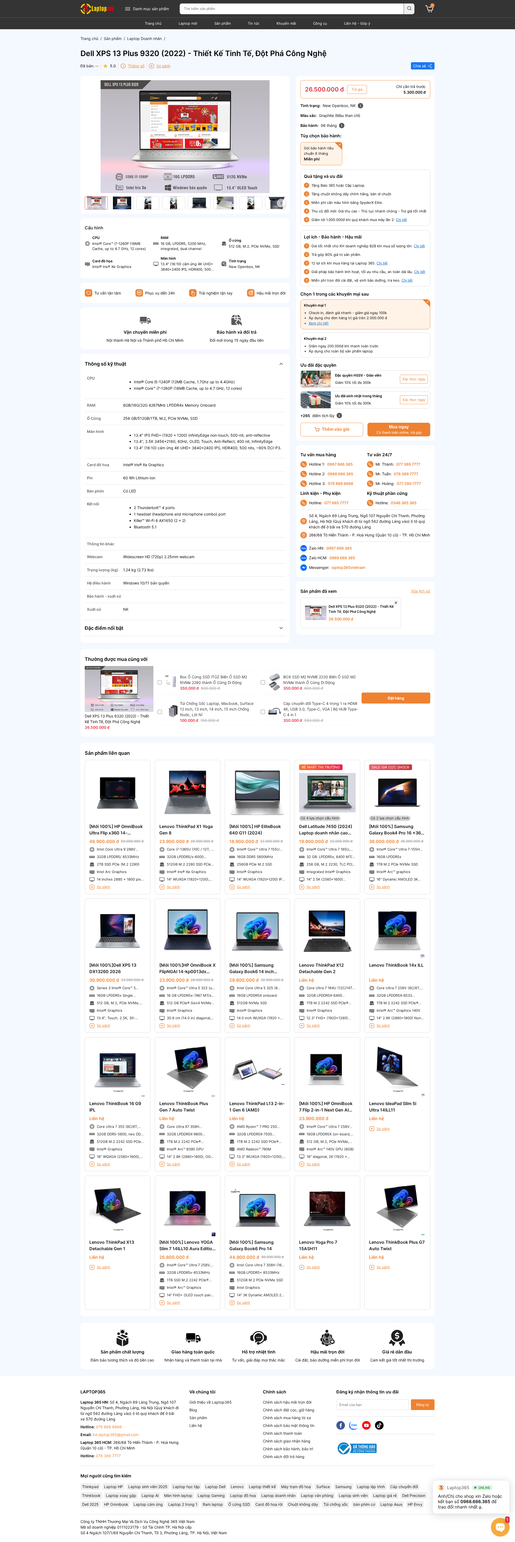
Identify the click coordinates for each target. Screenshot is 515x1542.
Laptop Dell (215, 1486)
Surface (323, 1486)
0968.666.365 (475, 1501)
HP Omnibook (116, 1504)
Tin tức (253, 23)
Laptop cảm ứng (148, 1504)
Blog (193, 1410)
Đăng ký (422, 1405)
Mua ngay (399, 430)
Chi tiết (401, 220)
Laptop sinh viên (353, 1495)
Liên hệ (195, 1425)
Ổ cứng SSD (239, 1504)
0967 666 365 (340, 464)
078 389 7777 (406, 474)
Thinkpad (90, 1486)
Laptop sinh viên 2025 (147, 1486)
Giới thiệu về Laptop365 (210, 1402)
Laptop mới (188, 23)
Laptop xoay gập (121, 1495)
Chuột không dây (303, 1504)
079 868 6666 (340, 483)
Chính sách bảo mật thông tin (288, 1425)
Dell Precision (413, 1495)
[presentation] (281, 203)
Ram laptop (213, 1504)
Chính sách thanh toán (282, 1433)
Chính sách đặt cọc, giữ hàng (288, 1410)
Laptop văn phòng (317, 1495)
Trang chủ (153, 23)
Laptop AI (150, 1495)
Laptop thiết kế (262, 1486)
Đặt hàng (396, 698)
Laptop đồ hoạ (243, 1495)
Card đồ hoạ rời (268, 1504)
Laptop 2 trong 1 (182, 1504)
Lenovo (237, 1486)
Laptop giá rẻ (385, 1495)
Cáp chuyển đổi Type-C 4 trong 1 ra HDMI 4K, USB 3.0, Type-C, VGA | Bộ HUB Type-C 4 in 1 (320, 709)
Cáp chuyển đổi (404, 1486)
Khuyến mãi (286, 23)
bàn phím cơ (364, 1504)
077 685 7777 (336, 502)
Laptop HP (113, 1486)
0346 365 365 (404, 502)
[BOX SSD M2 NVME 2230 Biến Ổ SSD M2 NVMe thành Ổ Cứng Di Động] (274, 689)
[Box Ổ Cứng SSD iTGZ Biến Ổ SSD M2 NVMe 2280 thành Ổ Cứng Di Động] (171, 686)
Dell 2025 (90, 1504)
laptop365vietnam (348, 567)
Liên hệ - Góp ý (357, 23)
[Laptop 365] (97, 8)
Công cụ (320, 23)
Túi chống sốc (335, 1504)
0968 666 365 (340, 474)
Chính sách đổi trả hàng (283, 1456)
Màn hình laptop (178, 1495)
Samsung (343, 1486)
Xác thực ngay (413, 379)
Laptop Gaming (211, 1495)
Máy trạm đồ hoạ (296, 1486)
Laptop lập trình (371, 1486)
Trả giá (357, 89)
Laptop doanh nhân (278, 1495)
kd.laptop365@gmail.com (115, 1434)
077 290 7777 (409, 483)
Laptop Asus (391, 1504)
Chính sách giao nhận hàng (286, 1441)
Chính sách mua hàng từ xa (287, 1417)
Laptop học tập (186, 1486)
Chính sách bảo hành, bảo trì (288, 1449)
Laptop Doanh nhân (144, 38)
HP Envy (415, 1504)
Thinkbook (91, 1495)
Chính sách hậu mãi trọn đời (287, 1402)
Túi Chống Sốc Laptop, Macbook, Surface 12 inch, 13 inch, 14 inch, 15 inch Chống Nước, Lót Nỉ (216, 709)
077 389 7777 (408, 464)
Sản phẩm (222, 23)
